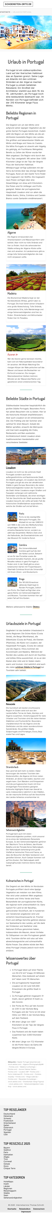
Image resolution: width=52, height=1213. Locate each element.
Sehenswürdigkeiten (13, 1197)
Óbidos (36, 607)
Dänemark (8, 1116)
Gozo (6, 1166)
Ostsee (7, 1164)
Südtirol (7, 1150)
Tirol (6, 1159)
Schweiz (7, 1118)
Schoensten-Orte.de (18, 4)
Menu (45, 4)
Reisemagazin (10, 1191)
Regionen (8, 1188)
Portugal (7, 1130)
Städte (7, 1193)
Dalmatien (8, 1154)
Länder (7, 1186)
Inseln (6, 1184)
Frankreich (8, 1121)
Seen (6, 1195)
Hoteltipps (8, 1181)
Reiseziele (10, 704)
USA (6, 1134)
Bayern (7, 1147)
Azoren (11, 354)
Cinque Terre (9, 1168)
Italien (6, 1125)
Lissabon (11, 467)
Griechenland (10, 1123)
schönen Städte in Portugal (28, 667)
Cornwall (8, 1161)
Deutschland (9, 1114)
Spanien (7, 1132)
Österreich (8, 1127)
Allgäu (6, 1157)
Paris (6, 1152)
